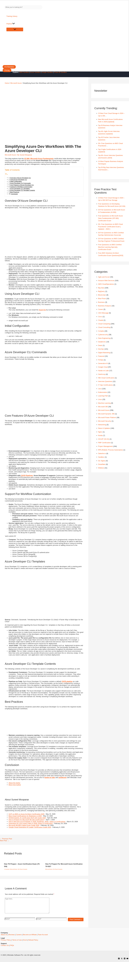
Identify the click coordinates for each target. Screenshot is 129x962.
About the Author (14, 783)
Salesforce (102, 453)
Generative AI (103, 363)
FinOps (100, 360)
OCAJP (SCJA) (103, 439)
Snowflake (101, 464)
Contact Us (5, 945)
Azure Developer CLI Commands (20, 183)
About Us (4, 935)
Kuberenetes (102, 392)
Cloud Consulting (104, 327)
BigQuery (101, 291)
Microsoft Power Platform (107, 417)
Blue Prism (102, 298)
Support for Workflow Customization (21, 187)
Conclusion (14, 194)
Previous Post (6, 839)
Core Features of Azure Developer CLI (22, 185)
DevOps (101, 349)
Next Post (4, 841)
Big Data (101, 288)
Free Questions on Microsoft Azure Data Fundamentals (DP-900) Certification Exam (110, 218)
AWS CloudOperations (106, 284)
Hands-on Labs (103, 370)
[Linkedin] (124, 959)
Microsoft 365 (103, 407)
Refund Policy (33, 940)
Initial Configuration (16, 181)
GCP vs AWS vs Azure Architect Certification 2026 (26, 814)
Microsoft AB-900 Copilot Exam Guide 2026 (24, 825)
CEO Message (103, 313)
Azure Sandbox (35, 72)
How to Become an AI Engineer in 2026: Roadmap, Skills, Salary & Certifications (37, 821)
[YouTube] (127, 959)
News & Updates (104, 428)
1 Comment (6, 869)
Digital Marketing (104, 353)
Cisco (100, 317)
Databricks (102, 342)
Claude (100, 320)
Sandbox (101, 457)
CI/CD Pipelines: (26, 475)
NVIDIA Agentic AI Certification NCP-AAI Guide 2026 (27, 818)
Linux (100, 399)
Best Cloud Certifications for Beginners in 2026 (25, 816)
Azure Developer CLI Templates (20, 188)
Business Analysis (104, 306)
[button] (9, 67)
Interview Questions (105, 381)
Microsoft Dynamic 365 (106, 414)
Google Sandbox (47, 72)
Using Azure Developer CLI (18, 179)
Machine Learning (104, 403)
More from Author (15, 785)
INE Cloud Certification (106, 378)
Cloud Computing (104, 324)
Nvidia (100, 435)
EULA (25, 940)
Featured (101, 356)
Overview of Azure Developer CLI (20, 178)
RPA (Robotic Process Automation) (110, 450)
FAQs (12, 945)
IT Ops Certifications (105, 385)
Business (101, 302)
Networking (102, 425)
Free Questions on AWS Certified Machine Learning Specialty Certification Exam (109, 247)
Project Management (105, 446)
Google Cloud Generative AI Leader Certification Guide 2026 (30, 827)
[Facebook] (119, 959)
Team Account (43, 935)
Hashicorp (101, 374)
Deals (100, 345)
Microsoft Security (104, 421)
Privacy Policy (6, 940)
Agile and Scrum (104, 277)
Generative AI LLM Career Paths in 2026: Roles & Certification (31, 823)
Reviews (12, 935)
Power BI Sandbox (60, 72)
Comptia (101, 331)
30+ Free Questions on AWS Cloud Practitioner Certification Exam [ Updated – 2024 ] (110, 226)
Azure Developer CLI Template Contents (22, 190)
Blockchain (102, 295)
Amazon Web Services (106, 280)
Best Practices (14, 192)
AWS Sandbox (24, 72)
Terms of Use (17, 940)
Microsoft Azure (10, 155)
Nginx (100, 432)
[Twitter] (122, 959)
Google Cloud (103, 367)
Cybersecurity (103, 335)
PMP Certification (104, 443)
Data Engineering (104, 338)
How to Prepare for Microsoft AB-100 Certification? (26, 820)
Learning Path (103, 396)
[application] (13, 24)
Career (100, 309)
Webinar (101, 468)
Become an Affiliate (30, 935)
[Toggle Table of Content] (6, 174)
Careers (19, 935)
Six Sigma (101, 461)
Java (100, 389)
